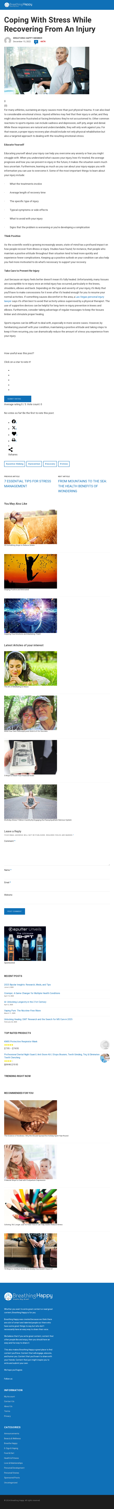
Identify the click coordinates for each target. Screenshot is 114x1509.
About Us (8, 1406)
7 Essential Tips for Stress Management (27, 483)
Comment (9, 841)
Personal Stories (11, 1473)
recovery (51, 464)
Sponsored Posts (12, 1478)
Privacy (7, 1416)
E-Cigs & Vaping (11, 1448)
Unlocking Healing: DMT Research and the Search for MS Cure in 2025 (38, 1019)
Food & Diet (9, 1453)
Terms (7, 1411)
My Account (9, 1396)
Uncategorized (10, 1483)
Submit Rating (15, 399)
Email (7, 882)
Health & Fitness (11, 1458)
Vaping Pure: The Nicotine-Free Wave (22, 1010)
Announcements (11, 1433)
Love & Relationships (13, 1463)
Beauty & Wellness (12, 1438)
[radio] (59, 370)
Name (7, 870)
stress (65, 464)
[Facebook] (15, 1379)
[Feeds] (18, 1379)
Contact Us (9, 1401)
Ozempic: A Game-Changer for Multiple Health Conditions (32, 993)
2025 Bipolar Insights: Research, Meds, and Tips (27, 984)
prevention (35, 464)
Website (8, 895)
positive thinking (15, 464)
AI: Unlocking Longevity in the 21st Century (25, 1002)
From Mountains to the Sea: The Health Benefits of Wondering (82, 486)
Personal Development (14, 1468)
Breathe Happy (10, 1443)
